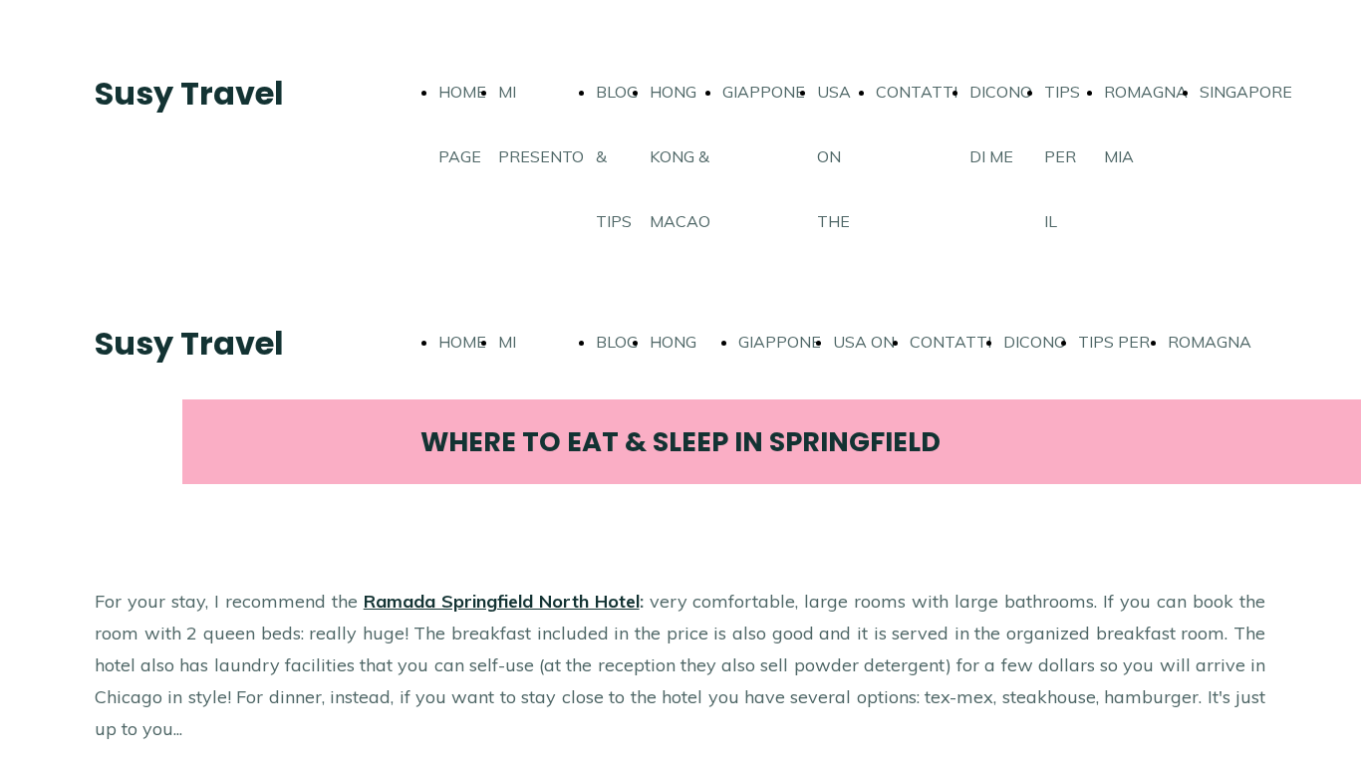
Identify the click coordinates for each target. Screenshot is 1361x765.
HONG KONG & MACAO (680, 156)
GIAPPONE (763, 92)
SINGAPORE (1246, 92)
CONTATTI (916, 92)
